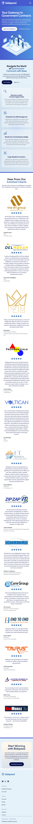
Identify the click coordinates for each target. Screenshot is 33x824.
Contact (4, 815)
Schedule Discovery (24, 29)
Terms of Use (5, 819)
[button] (29, 3)
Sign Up (3, 804)
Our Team (4, 791)
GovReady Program (7, 789)
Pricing (3, 802)
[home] (9, 3)
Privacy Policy (12, 819)
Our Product (7, 82)
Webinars (4, 812)
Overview (4, 799)
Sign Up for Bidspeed (9, 29)
